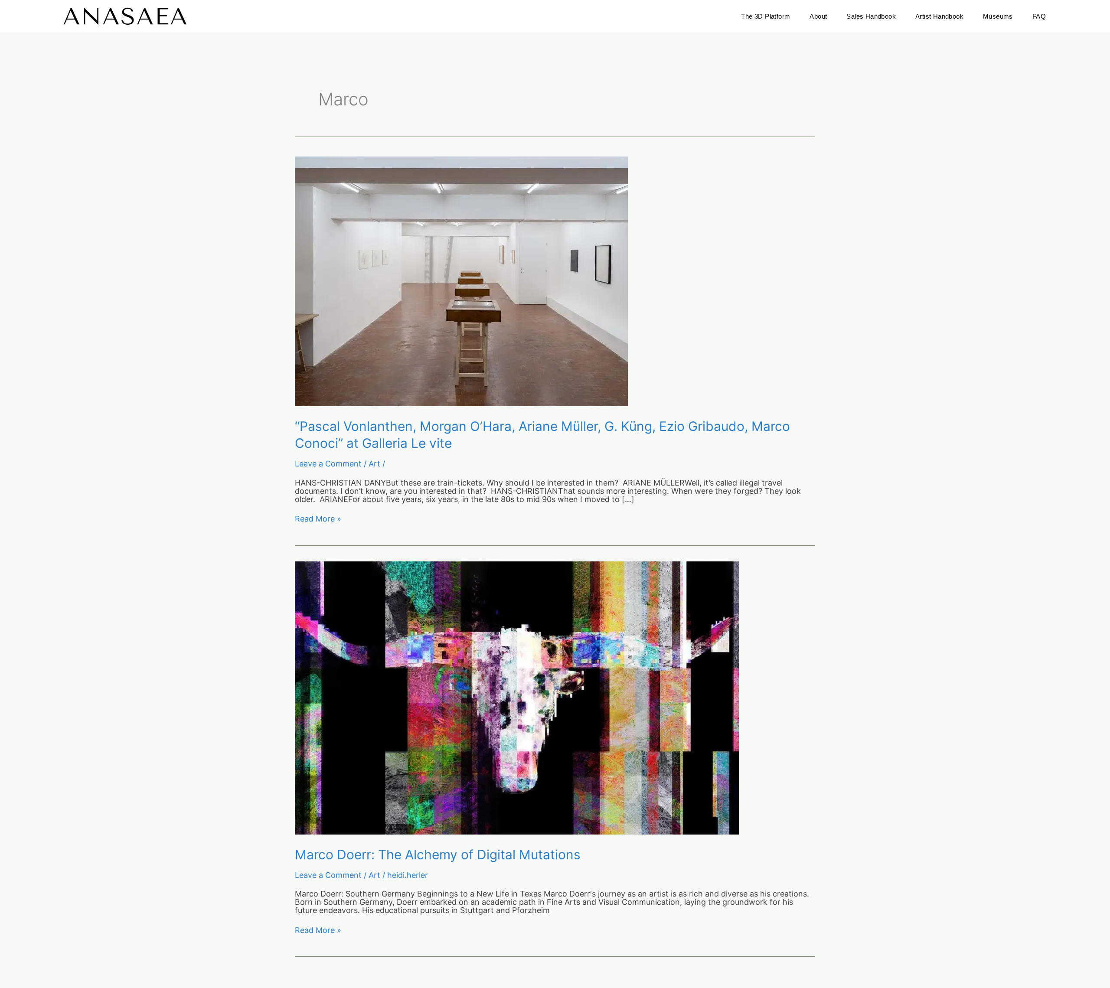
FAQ (1039, 16)
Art (374, 463)
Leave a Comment (328, 463)
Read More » (318, 519)
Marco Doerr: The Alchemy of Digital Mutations (438, 854)
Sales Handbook (871, 16)
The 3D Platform (765, 16)
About (818, 16)
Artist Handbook (939, 16)
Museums (998, 16)
